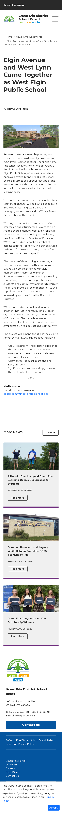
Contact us (31, 724)
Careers (10, 768)
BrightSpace (13, 772)
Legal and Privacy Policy (20, 744)
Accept (53, 807)
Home (9, 37)
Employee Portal (16, 761)
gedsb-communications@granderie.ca (25, 393)
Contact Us (12, 776)
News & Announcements (29, 37)
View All (50, 432)
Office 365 (12, 764)
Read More (17, 497)
